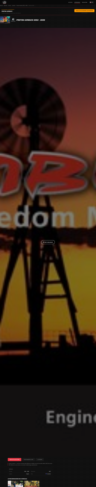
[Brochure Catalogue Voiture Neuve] (4, 2)
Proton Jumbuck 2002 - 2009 (22, 5)
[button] (48, 242)
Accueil (70, 2)
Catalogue (77, 2)
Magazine (84, 2)
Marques (5, 5)
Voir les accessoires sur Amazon (84, 10)
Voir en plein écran (14, 459)
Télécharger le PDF (28, 459)
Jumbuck (13, 5)
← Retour (39, 459)
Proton (9, 5)
